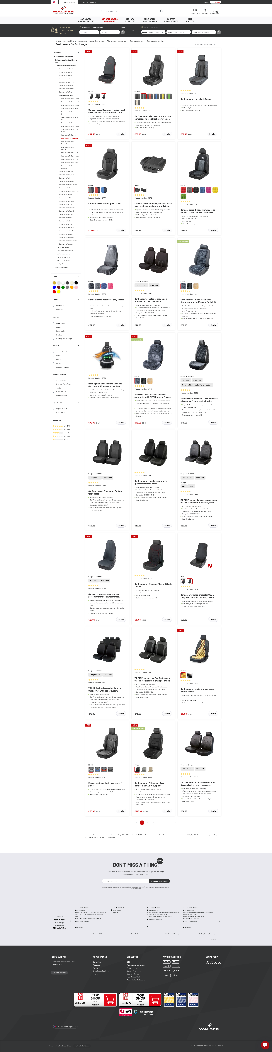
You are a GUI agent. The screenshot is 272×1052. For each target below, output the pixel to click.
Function (56, 317)
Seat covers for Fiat (65, 92)
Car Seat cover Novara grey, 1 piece (104, 203)
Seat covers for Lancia (66, 181)
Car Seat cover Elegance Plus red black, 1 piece (153, 585)
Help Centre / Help (134, 977)
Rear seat (185, 380)
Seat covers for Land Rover (68, 184)
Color (55, 276)
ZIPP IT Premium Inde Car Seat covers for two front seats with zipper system (153, 679)
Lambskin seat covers (64, 257)
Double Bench (61, 395)
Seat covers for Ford (66, 95)
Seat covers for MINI (65, 194)
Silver (191, 486)
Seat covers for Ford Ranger (70, 156)
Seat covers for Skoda (66, 221)
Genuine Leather (62, 367)
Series (170, 32)
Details (121, 134)
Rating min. (57, 420)
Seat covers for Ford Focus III (70, 118)
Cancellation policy (134, 971)
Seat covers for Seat (65, 217)
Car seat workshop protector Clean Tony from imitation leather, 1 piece (197, 596)
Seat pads (60, 264)
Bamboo (59, 356)
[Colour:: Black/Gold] (137, 103)
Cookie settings (133, 974)
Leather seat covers (63, 254)
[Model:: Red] (104, 769)
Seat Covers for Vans (61, 267)
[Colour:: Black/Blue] (156, 96)
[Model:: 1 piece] (91, 96)
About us (96, 965)
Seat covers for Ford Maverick (67, 143)
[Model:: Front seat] (137, 190)
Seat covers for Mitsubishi (67, 198)
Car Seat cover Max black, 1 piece (196, 99)
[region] (145, 921)
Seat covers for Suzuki (66, 231)
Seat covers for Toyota (66, 237)
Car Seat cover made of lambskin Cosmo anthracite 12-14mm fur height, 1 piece (199, 300)
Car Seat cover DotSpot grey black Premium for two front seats (151, 300)
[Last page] (176, 822)
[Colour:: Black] (137, 96)
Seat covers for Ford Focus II (70, 113)
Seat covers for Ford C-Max (70, 98)
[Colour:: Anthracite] (189, 190)
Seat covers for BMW (65, 75)
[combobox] (129, 11)
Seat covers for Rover (66, 214)
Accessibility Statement (136, 980)
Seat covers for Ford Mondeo (67, 148)
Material (56, 346)
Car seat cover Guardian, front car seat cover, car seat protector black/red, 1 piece (106, 111)
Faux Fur (59, 363)
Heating (59, 335)
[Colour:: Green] (183, 196)
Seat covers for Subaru (66, 227)
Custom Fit (60, 306)
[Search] (160, 11)
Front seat (154, 285)
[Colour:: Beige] (196, 286)
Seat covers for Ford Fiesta (70, 105)
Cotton (59, 359)
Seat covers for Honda (66, 171)
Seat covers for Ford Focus (70, 108)
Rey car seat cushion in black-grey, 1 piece (105, 784)
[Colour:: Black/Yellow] (163, 96)
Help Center (215, 2)
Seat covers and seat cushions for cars (66, 61)
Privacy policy (132, 968)
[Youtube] (215, 962)
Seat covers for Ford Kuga (69, 138)
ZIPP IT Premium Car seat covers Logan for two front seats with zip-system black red (199, 501)
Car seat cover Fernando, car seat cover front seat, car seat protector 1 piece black (153, 204)
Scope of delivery (59, 374)
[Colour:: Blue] (202, 190)
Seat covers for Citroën (66, 82)
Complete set (141, 285)
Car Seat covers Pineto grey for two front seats (105, 492)
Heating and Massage (64, 339)
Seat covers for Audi (65, 72)
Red (183, 486)
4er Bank (59, 388)
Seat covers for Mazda (66, 188)
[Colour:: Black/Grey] (143, 96)
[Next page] (170, 822)
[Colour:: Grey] (97, 286)
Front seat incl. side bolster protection (196, 385)
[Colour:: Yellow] (215, 190)
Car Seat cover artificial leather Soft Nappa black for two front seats (198, 783)
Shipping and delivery (101, 971)
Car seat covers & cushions (63, 56)
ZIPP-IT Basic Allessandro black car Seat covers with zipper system (105, 689)
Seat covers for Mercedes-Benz (69, 191)
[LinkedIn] (219, 962)
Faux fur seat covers (63, 260)
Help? (123, 27)
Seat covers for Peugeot (66, 208)
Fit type (56, 300)
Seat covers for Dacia (66, 85)
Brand (144, 32)
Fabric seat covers (63, 247)
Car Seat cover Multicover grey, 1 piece (106, 299)
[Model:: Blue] (97, 769)
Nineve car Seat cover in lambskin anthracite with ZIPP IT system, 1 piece (153, 395)
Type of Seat (57, 402)
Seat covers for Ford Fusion (70, 123)
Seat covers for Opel (65, 204)
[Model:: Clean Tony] (189, 581)
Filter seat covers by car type (66, 65)
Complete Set (61, 392)
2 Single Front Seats (63, 384)
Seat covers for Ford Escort (70, 102)
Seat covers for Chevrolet (67, 79)
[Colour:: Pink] (209, 190)
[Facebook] (207, 962)
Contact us (97, 962)
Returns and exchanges (136, 965)
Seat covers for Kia (65, 178)
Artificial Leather (62, 352)
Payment (96, 968)
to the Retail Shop (82, 1046)
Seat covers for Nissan (66, 201)
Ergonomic (60, 331)
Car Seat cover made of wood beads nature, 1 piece (197, 690)
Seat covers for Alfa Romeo (68, 69)
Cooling (59, 327)
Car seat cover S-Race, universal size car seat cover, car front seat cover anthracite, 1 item (198, 211)
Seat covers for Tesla (65, 234)
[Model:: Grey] (91, 769)
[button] (70, 920)
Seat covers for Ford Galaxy (70, 126)
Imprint (95, 974)
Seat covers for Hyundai (66, 175)
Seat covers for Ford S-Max (70, 159)
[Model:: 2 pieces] (97, 96)
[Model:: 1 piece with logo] (104, 96)
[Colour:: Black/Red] (150, 96)
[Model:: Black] (110, 769)
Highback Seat (61, 409)
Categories (57, 52)
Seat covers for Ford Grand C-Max (70, 131)
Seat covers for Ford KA (68, 135)
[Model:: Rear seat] (143, 190)
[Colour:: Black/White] (189, 675)
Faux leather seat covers (65, 250)
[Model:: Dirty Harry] (183, 581)
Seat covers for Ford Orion (69, 153)
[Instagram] (211, 962)
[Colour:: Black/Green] (169, 96)
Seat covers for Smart (66, 224)
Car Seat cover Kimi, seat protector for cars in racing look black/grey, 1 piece (153, 117)
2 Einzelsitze (61, 380)
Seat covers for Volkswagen (68, 241)
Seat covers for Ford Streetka (67, 167)
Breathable (60, 323)
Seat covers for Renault (66, 211)
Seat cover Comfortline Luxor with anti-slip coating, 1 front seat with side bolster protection (199, 399)
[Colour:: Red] (183, 190)
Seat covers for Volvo (66, 244)
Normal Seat (60, 412)
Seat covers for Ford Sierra (69, 162)
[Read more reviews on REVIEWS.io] (59, 928)
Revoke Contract (59, 973)
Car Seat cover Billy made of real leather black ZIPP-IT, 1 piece (150, 784)
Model (195, 32)
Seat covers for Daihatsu (67, 89)
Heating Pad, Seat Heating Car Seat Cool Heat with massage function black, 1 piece (105, 384)
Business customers (88, 2)
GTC (128, 962)
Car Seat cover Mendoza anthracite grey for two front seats (151, 482)
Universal (59, 309)
